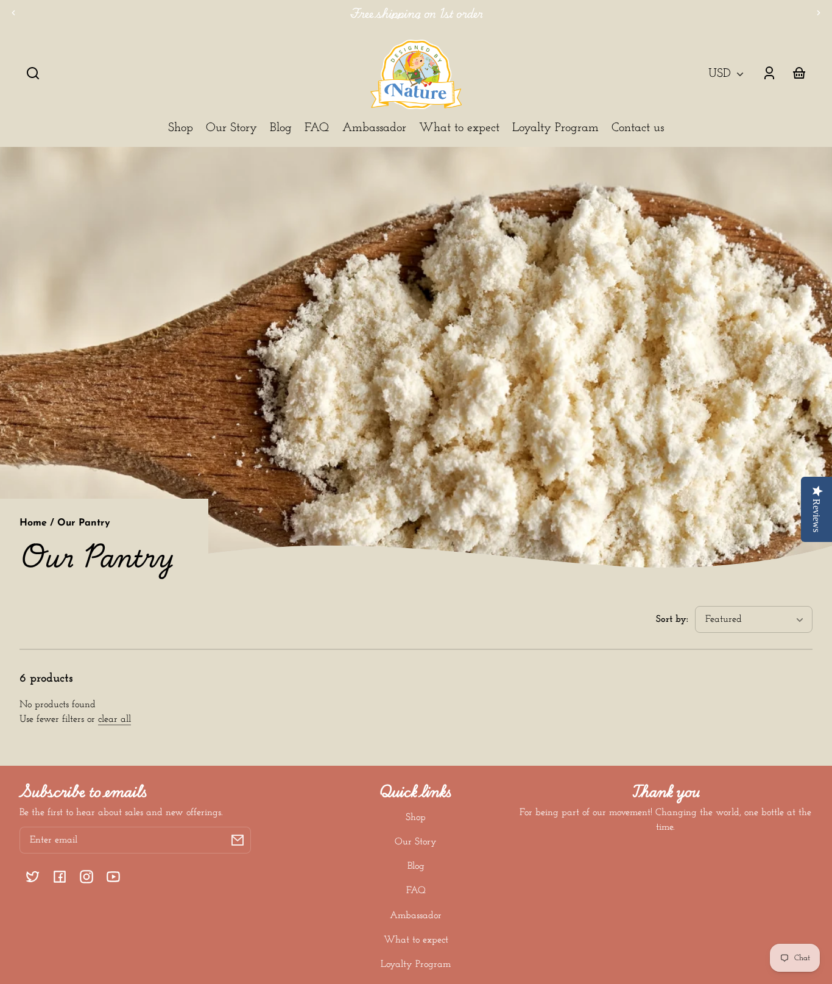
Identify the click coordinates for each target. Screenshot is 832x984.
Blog (416, 866)
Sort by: (672, 619)
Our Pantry (83, 523)
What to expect (416, 940)
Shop (416, 817)
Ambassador (416, 916)
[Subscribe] (237, 840)
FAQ (416, 891)
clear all (114, 719)
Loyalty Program (416, 964)
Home (33, 523)
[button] (32, 73)
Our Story (416, 842)
